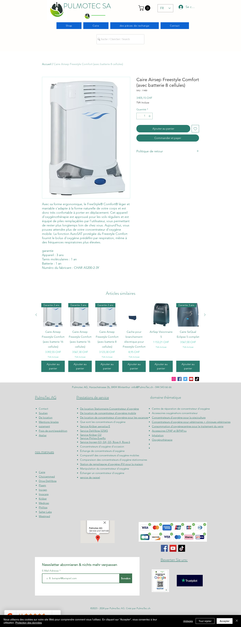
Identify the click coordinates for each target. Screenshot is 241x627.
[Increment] (150, 116)
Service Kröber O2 (90, 434)
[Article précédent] (36, 315)
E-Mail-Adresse (50, 570)
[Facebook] (179, 379)
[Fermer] (237, 621)
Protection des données (28, 622)
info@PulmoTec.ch (142, 387)
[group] (120, 337)
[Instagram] (174, 379)
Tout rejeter (205, 621)
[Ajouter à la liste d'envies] (195, 128)
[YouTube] (191, 379)
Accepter (225, 621)
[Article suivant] (205, 315)
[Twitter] (185, 379)
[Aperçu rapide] (134, 315)
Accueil (46, 64)
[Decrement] (139, 116)
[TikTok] (197, 379)
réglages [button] (188, 621)
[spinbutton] (144, 116)
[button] (145, 8)
